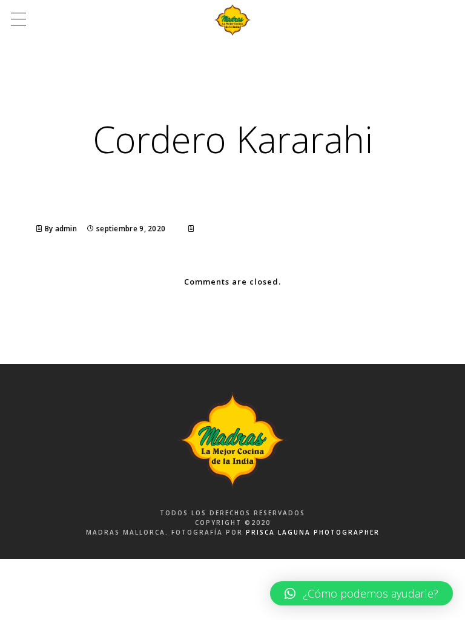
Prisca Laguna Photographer (313, 532)
